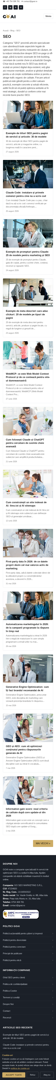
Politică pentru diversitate (14, 940)
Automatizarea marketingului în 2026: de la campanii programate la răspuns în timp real (27, 628)
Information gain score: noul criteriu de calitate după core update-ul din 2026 (27, 812)
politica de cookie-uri (20, 1068)
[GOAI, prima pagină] (9, 16)
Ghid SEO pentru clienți (14, 977)
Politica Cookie (10, 991)
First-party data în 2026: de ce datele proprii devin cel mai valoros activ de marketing (27, 565)
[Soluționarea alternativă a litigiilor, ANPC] (21, 914)
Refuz (32, 1075)
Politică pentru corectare (14, 947)
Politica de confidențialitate (15, 984)
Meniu (48, 16)
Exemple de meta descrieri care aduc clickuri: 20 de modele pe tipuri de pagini (27, 314)
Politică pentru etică (12, 960)
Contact (6, 1011)
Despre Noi (8, 1004)
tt (15, 7)
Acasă (5, 31)
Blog (12, 31)
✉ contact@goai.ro (29, 1)
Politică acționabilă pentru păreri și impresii (23, 933)
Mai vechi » (43, 843)
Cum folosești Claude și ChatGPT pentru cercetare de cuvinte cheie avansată (25, 443)
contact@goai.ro (17, 905)
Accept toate (14, 1075)
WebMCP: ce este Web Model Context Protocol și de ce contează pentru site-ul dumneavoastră (28, 377)
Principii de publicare (12, 953)
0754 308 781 (17, 902)
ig (10, 7)
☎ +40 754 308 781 (11, 1)
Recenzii (7, 1017)
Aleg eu (47, 1075)
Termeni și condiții (11, 997)
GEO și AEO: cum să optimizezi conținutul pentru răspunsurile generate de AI (24, 750)
